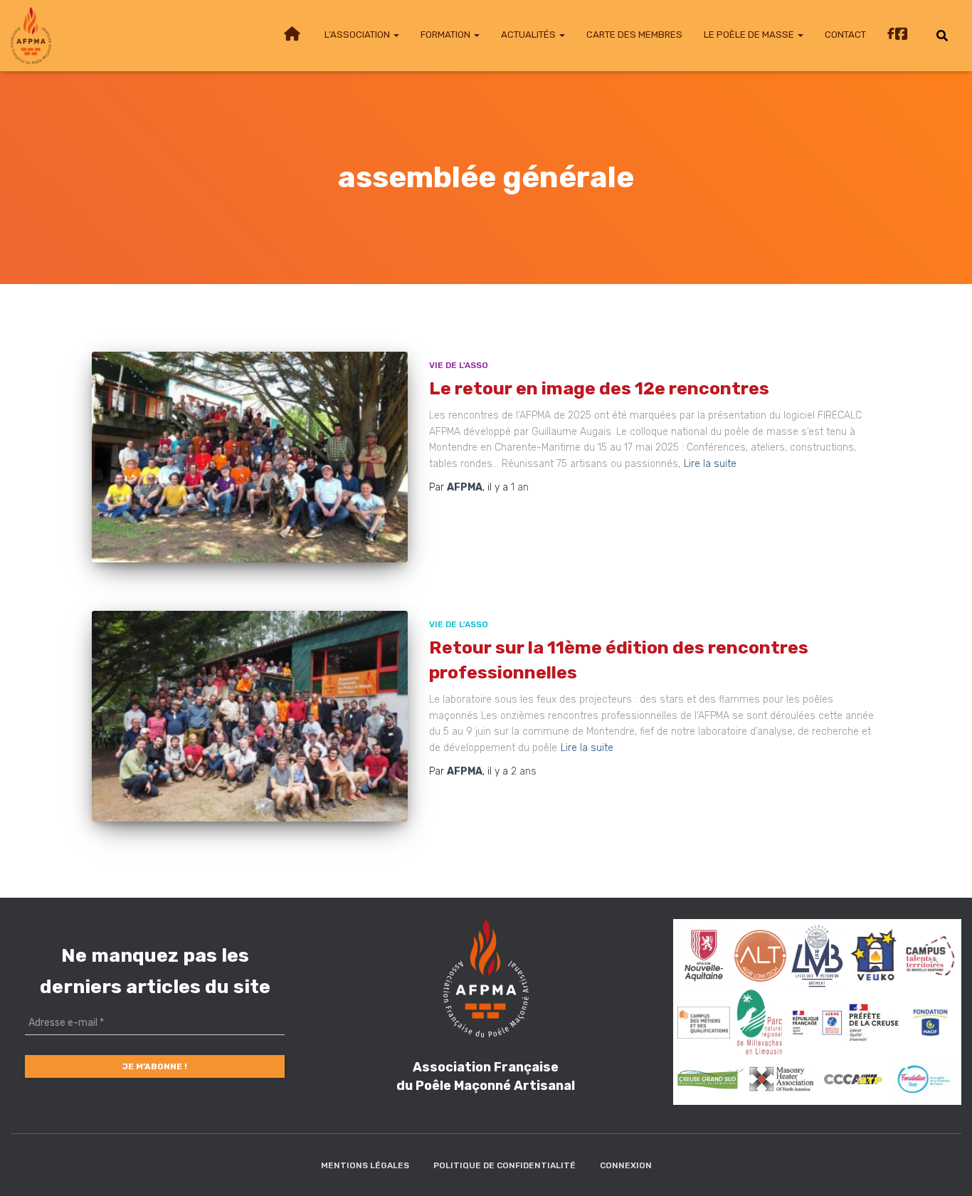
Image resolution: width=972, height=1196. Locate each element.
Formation (446, 34)
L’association (358, 34)
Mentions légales (365, 1165)
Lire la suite (710, 464)
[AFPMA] (31, 35)
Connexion (626, 1165)
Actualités (529, 34)
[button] (395, 34)
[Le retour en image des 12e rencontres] (250, 457)
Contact (845, 34)
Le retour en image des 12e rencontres (599, 388)
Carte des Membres (634, 34)
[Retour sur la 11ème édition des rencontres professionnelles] (250, 716)
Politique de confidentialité (504, 1165)
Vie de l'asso (458, 365)
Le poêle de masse (750, 34)
